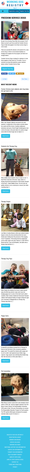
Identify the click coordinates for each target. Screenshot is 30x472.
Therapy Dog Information (15, 452)
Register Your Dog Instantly (15, 435)
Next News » (25, 79)
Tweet (12, 73)
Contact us (15, 462)
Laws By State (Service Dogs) (15, 459)
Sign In (15, 8)
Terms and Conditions (15, 464)
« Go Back (4, 79)
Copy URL (21, 73)
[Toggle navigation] (3, 11)
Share (5, 73)
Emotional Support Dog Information (15, 447)
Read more (6, 136)
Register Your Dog (24, 11)
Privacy (15, 467)
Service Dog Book (15, 442)
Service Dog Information (15, 449)
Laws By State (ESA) (15, 457)
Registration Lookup (14, 11)
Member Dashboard (15, 439)
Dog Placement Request (15, 454)
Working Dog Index (15, 444)
